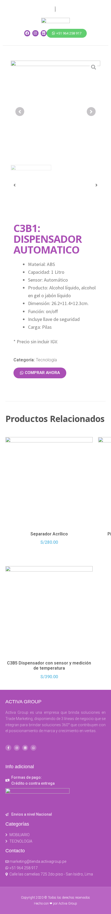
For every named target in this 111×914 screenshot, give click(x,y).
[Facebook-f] (8, 748)
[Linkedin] (44, 33)
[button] (67, 33)
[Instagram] (35, 33)
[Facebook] (27, 33)
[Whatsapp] (33, 748)
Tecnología (46, 359)
